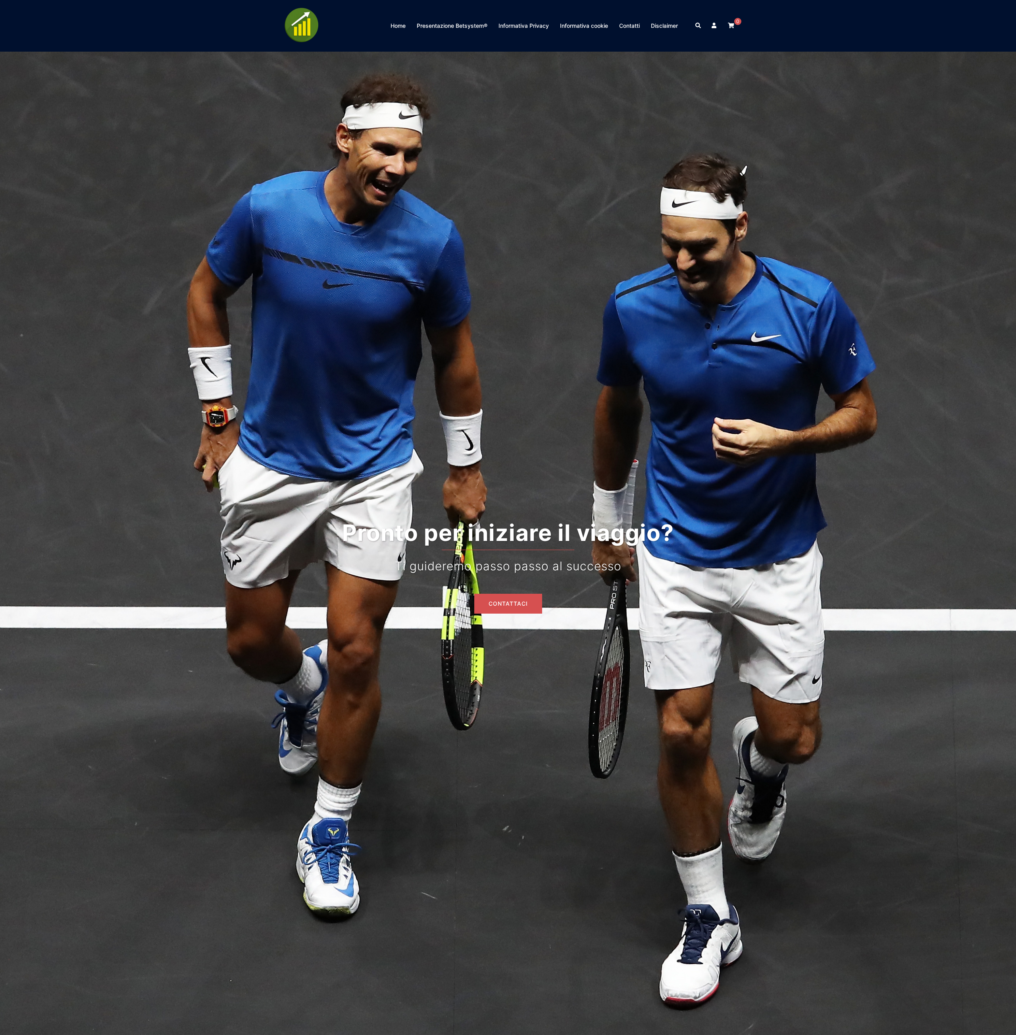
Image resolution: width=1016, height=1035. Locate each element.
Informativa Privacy (523, 25)
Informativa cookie (584, 25)
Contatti (629, 25)
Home (398, 25)
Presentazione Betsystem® (452, 25)
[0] (731, 25)
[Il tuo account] (715, 26)
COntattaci (508, 603)
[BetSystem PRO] (301, 25)
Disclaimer (664, 25)
